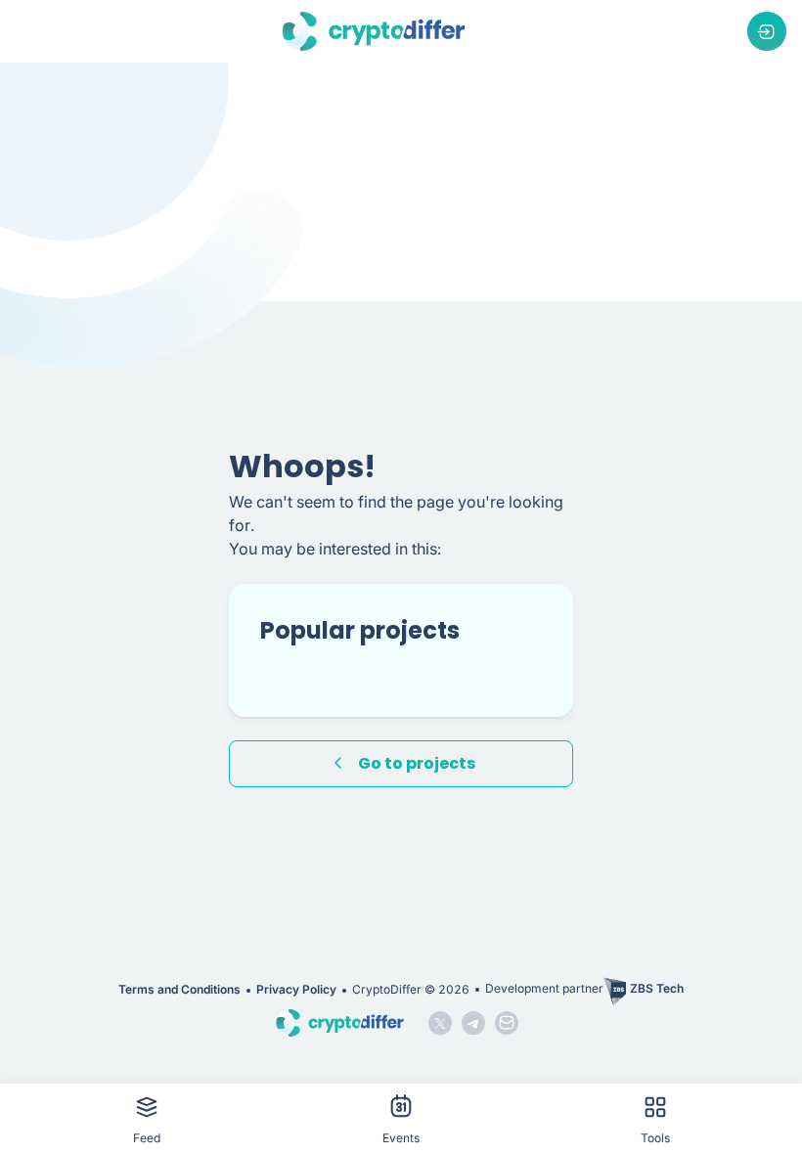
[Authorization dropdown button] (766, 31)
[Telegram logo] (473, 1023)
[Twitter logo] (440, 1023)
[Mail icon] (506, 1023)
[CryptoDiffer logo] (374, 31)
